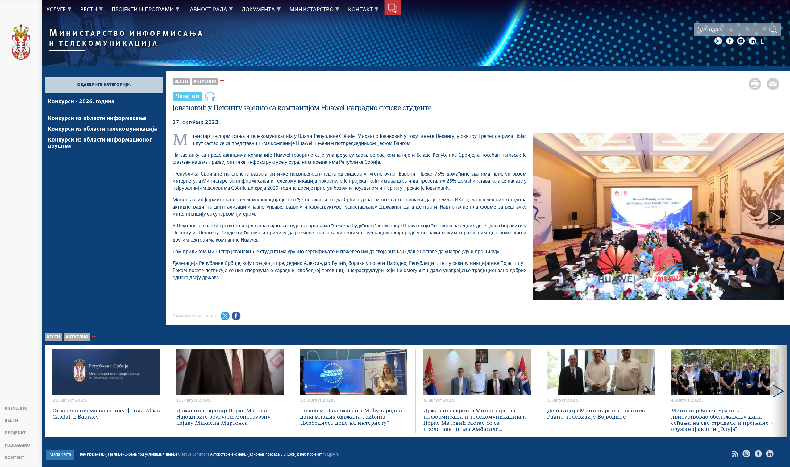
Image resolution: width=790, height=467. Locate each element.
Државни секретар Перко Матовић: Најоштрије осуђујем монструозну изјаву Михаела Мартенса (224, 417)
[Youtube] (741, 41)
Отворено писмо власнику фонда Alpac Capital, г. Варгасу (106, 414)
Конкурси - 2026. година (81, 102)
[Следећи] (776, 217)
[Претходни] (540, 217)
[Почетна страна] (21, 42)
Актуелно (16, 408)
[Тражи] (773, 29)
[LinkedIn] (752, 41)
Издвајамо (17, 445)
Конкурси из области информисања (97, 118)
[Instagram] (718, 41)
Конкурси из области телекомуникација (102, 129)
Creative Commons (193, 455)
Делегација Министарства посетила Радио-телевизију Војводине (597, 414)
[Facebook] (729, 41)
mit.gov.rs (330, 455)
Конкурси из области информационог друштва (100, 143)
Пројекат (15, 433)
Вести (11, 421)
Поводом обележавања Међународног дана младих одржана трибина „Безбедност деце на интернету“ (352, 417)
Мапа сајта (60, 455)
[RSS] (735, 453)
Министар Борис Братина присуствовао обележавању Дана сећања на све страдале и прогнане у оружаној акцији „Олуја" (722, 420)
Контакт (14, 458)
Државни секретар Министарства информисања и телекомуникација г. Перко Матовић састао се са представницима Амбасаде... (474, 420)
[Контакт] (392, 8)
